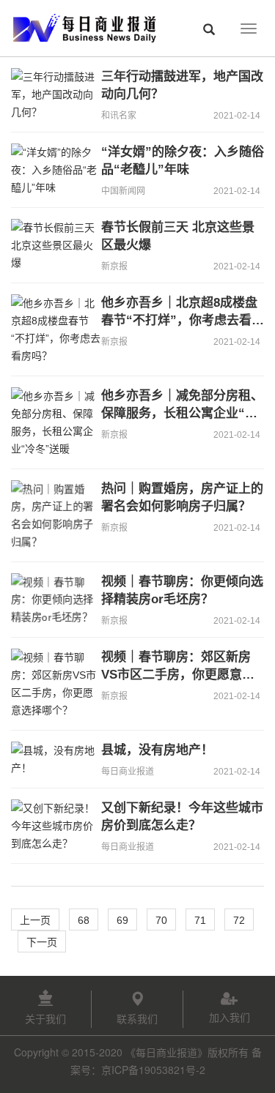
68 (83, 920)
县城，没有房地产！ (157, 750)
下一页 (41, 942)
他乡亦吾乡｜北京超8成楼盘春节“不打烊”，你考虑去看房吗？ (182, 320)
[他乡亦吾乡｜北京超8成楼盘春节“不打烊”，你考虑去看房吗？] (50, 329)
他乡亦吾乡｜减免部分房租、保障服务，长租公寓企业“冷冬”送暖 (182, 413)
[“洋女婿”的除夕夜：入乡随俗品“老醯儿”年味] (50, 169)
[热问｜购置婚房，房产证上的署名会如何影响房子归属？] (50, 515)
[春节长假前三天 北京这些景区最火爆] (50, 245)
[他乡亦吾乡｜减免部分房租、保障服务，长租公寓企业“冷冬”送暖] (50, 422)
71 (200, 920)
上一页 (35, 920)
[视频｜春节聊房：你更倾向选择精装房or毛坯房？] (50, 599)
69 (122, 920)
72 (239, 920)
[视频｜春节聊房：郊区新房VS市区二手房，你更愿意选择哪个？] (50, 684)
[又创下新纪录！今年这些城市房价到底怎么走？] (50, 825)
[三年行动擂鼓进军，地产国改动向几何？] (50, 94)
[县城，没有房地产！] (50, 759)
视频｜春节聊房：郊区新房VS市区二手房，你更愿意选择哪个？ (177, 674)
